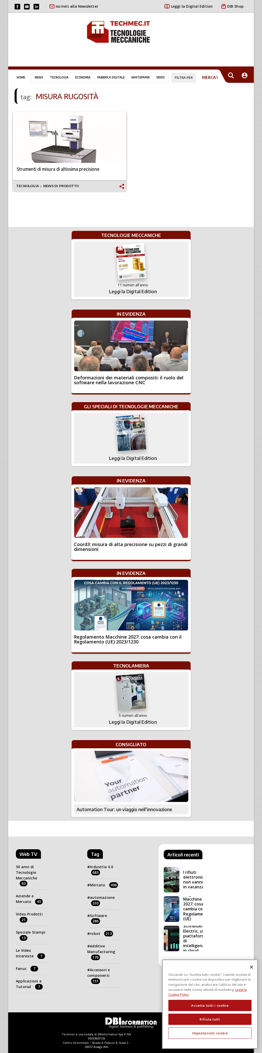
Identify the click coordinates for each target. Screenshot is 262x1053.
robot (101, 933)
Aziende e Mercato (28, 898)
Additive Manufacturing (101, 952)
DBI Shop (235, 6)
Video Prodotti (29, 917)
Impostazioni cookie (210, 1033)
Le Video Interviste (29, 953)
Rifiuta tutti (210, 1019)
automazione (102, 900)
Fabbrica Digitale (111, 77)
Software (98, 918)
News (39, 77)
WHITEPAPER (140, 77)
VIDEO (160, 77)
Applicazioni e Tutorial (28, 984)
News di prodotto (61, 186)
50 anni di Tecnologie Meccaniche (26, 875)
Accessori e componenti (98, 975)
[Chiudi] (251, 967)
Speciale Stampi (30, 935)
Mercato (103, 884)
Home (21, 77)
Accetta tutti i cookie (209, 1005)
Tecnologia (59, 77)
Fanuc (25, 968)
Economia (83, 77)
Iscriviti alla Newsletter (77, 6)
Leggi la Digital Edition (192, 6)
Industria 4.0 (101, 869)
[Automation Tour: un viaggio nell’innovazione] (131, 776)
